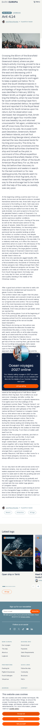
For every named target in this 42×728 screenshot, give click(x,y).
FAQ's (23, 679)
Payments (24, 649)
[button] (38, 586)
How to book (25, 645)
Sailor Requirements (27, 652)
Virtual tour (5, 679)
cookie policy (14, 709)
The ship (5, 649)
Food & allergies (7, 675)
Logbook (17, 13)
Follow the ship (26, 668)
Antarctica (20, 512)
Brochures (24, 675)
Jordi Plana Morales (12, 22)
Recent (8, 512)
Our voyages (6, 645)
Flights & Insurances (8, 672)
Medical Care (25, 656)
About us (5, 652)
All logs (32, 512)
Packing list (5, 668)
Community (24, 672)
